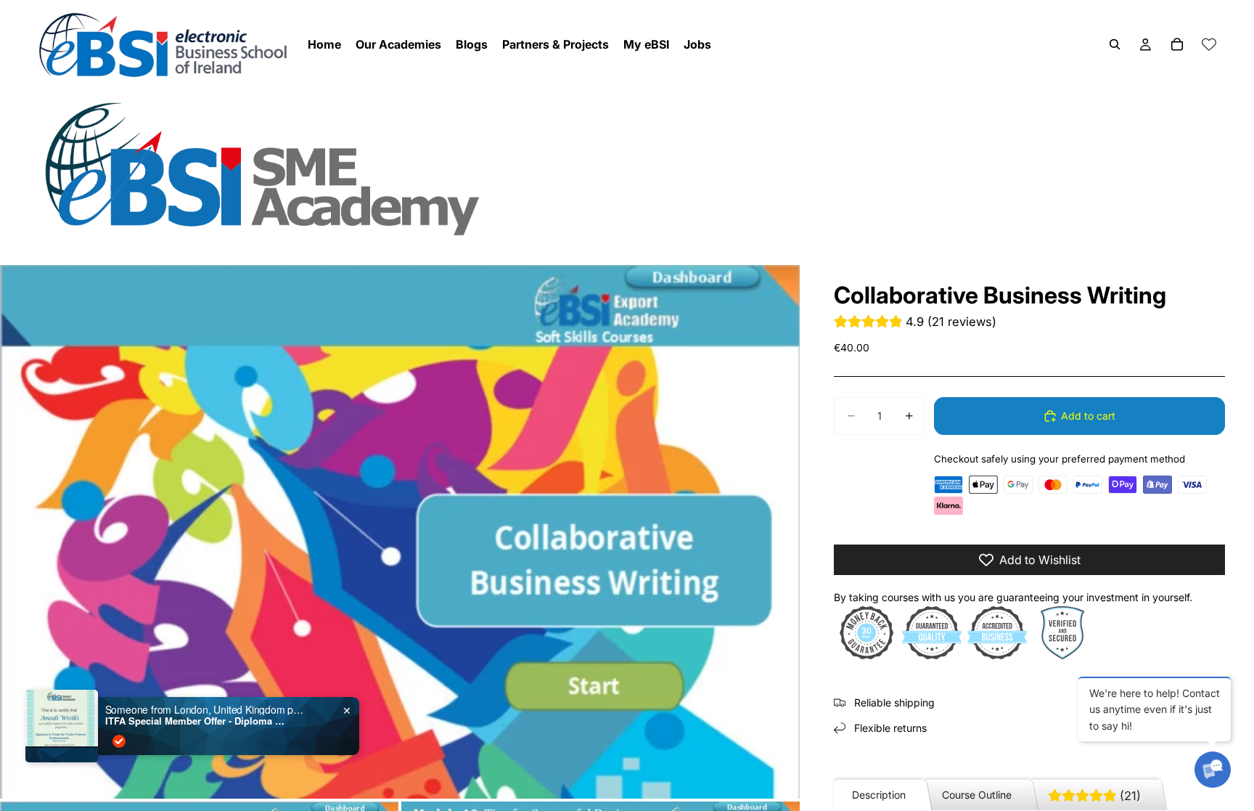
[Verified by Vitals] (119, 741)
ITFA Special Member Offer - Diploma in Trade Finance (196, 721)
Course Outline (977, 794)
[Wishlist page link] (1209, 44)
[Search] (1115, 44)
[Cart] (1177, 44)
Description (879, 794)
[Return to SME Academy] (627, 168)
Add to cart (1088, 415)
